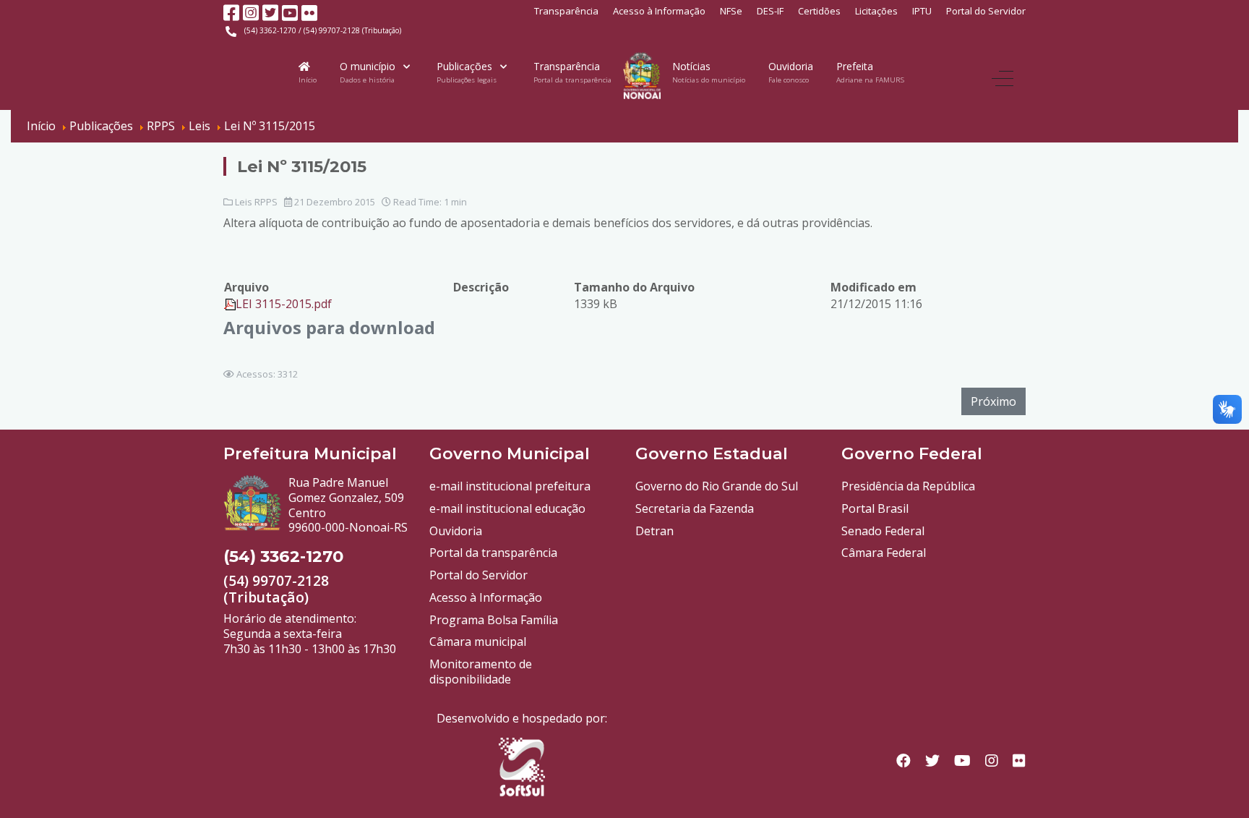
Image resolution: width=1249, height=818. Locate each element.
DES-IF (770, 10)
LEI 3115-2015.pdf (284, 304)
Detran (654, 531)
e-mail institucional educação (507, 508)
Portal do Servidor (986, 10)
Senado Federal (882, 531)
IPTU (922, 10)
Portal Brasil (875, 508)
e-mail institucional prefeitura (510, 486)
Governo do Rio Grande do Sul (716, 486)
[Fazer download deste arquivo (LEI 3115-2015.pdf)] (230, 304)
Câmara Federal (883, 553)
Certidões (819, 10)
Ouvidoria (455, 531)
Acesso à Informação (659, 10)
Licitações (876, 10)
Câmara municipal (477, 641)
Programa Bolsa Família (493, 620)
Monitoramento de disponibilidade (480, 671)
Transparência (566, 10)
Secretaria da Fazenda (694, 508)
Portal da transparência (493, 553)
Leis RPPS (256, 201)
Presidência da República (908, 486)
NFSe (731, 10)
